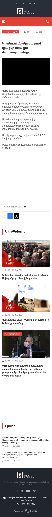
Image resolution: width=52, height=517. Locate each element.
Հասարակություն (10, 32)
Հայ (17, 4)
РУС (29, 4)
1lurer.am (29, 484)
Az (35, 4)
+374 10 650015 (28, 504)
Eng (23, 4)
